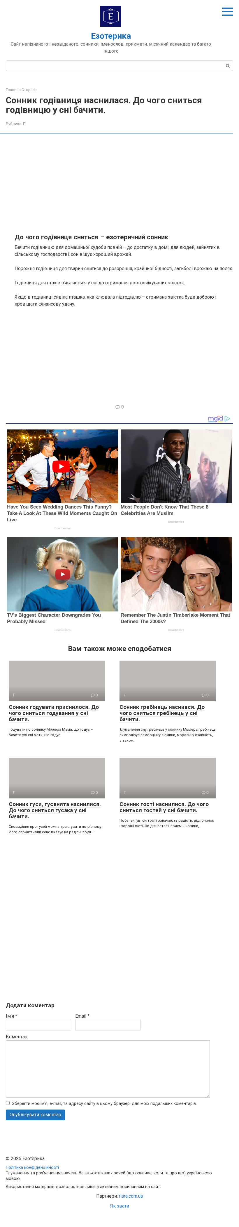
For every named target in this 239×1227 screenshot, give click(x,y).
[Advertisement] (124, 183)
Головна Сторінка (22, 90)
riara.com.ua (131, 1196)
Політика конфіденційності (32, 1167)
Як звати (119, 1206)
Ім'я (11, 1016)
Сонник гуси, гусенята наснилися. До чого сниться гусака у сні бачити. (55, 810)
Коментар (16, 1036)
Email (82, 1016)
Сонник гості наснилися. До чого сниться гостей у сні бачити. (164, 807)
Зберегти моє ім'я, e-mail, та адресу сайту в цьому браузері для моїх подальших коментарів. (104, 1103)
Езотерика (111, 36)
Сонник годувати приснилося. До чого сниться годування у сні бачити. (54, 713)
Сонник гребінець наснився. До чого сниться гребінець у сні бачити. (162, 713)
